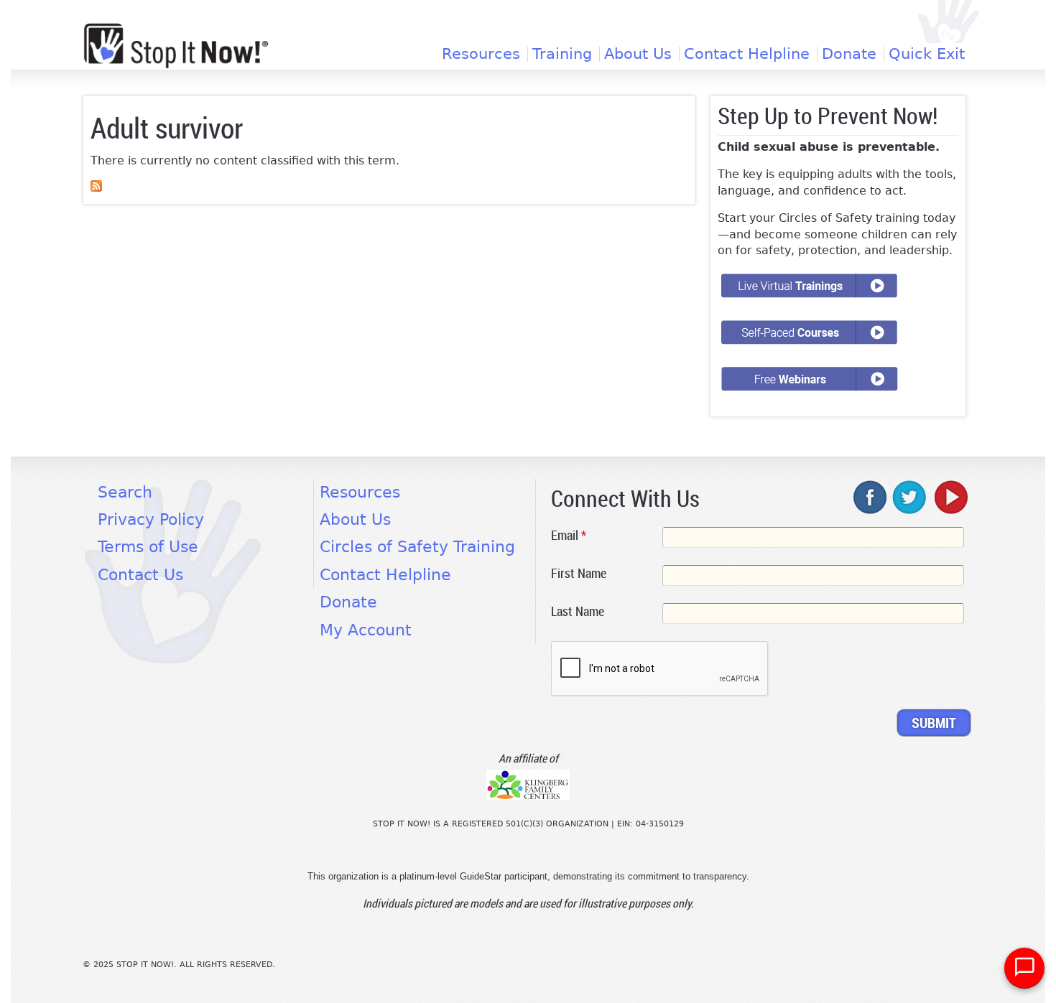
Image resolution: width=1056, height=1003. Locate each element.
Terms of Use (148, 547)
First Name (578, 573)
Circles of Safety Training (417, 547)
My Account (366, 630)
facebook (871, 497)
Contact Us (140, 575)
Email (568, 535)
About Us (638, 54)
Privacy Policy (151, 519)
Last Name (577, 611)
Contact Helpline (747, 54)
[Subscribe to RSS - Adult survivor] (96, 188)
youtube (950, 497)
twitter (910, 497)
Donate (849, 54)
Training (562, 54)
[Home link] (176, 46)
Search (125, 492)
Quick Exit (927, 54)
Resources (481, 54)
